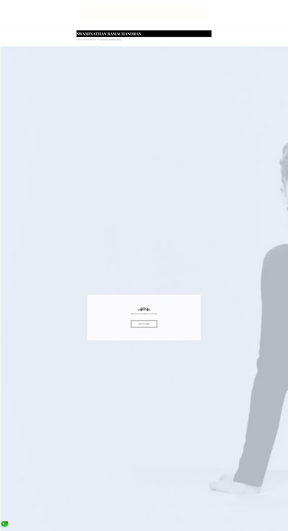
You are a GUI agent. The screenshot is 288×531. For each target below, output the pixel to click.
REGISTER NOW (204, 7)
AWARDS (182, 4)
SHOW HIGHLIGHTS (167, 4)
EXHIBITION (151, 4)
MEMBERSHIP (194, 4)
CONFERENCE (137, 4)
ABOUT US (125, 4)
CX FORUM (207, 4)
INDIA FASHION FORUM (86, 40)
